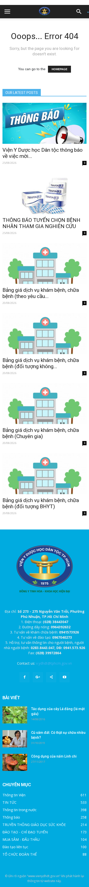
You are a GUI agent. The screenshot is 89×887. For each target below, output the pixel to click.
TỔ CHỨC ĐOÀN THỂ (19, 854)
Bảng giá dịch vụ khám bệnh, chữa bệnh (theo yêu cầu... (40, 293)
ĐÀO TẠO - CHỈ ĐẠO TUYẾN (25, 832)
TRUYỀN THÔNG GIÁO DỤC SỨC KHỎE (34, 824)
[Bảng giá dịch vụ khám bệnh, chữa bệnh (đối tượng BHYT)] (44, 473)
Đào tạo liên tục (15, 847)
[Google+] (38, 677)
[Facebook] (24, 677)
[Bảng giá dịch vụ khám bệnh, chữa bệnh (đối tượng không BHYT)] (44, 333)
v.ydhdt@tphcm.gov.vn (54, 663)
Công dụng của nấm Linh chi (54, 756)
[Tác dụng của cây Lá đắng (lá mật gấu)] (14, 714)
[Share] (51, 677)
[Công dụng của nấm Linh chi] (14, 762)
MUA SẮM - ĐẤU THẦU (21, 839)
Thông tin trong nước (19, 809)
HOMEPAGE (59, 69)
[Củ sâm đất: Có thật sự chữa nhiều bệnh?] (14, 738)
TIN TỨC (9, 802)
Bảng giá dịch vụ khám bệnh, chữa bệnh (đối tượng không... (40, 363)
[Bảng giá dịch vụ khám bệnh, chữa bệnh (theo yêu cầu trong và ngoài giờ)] (44, 263)
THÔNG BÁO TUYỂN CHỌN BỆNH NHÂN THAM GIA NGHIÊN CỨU (41, 223)
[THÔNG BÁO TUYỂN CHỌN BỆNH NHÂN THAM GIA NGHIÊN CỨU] (44, 193)
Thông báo (11, 817)
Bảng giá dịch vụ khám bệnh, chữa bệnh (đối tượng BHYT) (40, 503)
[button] (80, 11)
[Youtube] (64, 677)
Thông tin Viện (13, 795)
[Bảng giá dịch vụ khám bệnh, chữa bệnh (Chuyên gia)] (44, 403)
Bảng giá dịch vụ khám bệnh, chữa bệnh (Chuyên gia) (40, 433)
